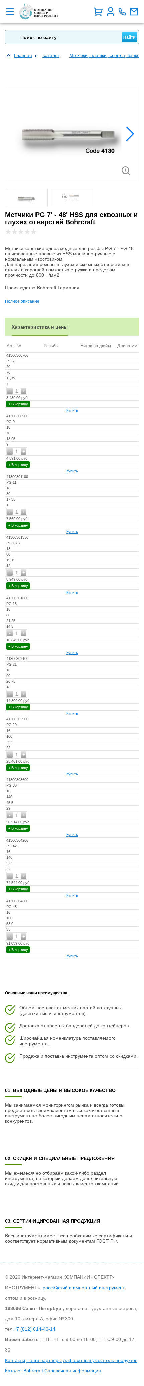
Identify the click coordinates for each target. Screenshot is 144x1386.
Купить (72, 410)
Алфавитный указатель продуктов (100, 1360)
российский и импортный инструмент (84, 1287)
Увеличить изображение (126, 170)
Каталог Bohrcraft (24, 1370)
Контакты (15, 1360)
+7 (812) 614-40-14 (34, 1329)
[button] (130, 134)
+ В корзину (18, 404)
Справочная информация (72, 1370)
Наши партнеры (44, 1360)
